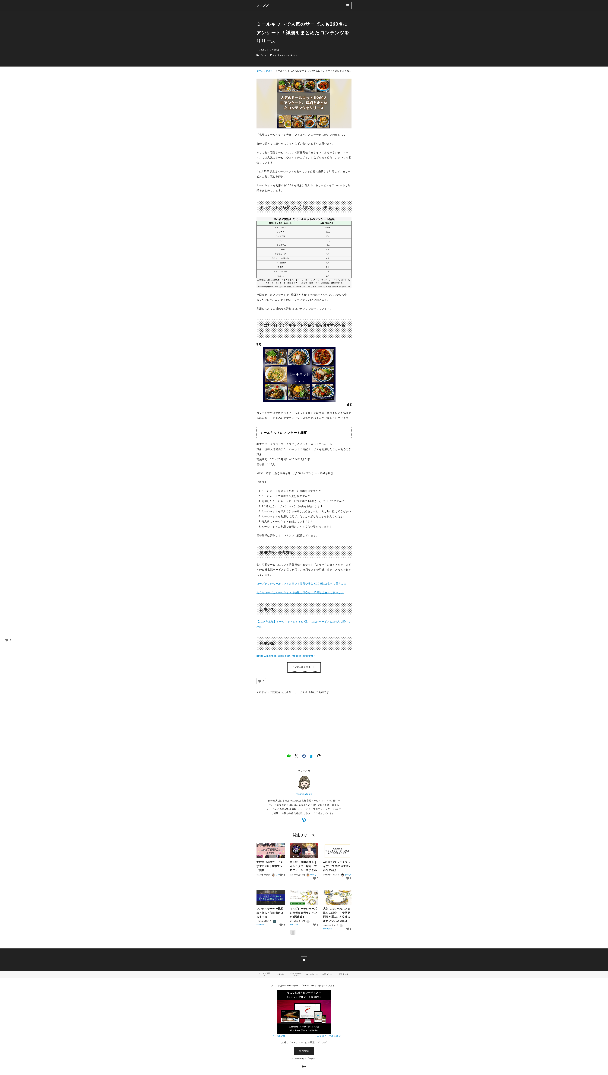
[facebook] (304, 756)
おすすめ (277, 55)
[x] (296, 756)
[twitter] (304, 960)
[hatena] (311, 756)
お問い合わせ (327, 974)
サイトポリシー (312, 974)
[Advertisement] (304, 721)
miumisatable (304, 794)
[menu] (348, 5)
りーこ (313, 875)
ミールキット (290, 55)
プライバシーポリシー (296, 974)
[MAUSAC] (292, 932)
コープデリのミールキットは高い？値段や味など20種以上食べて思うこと (301, 583)
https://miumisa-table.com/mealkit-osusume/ (285, 655)
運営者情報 (343, 974)
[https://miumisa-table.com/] (304, 820)
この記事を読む (302, 666)
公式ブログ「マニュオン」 (328, 1036)
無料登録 (304, 1050)
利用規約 (280, 974)
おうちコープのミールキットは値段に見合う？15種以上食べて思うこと (300, 592)
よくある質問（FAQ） (264, 974)
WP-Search (279, 1036)
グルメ (263, 55)
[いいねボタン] (259, 681)
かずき (347, 875)
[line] (289, 756)
